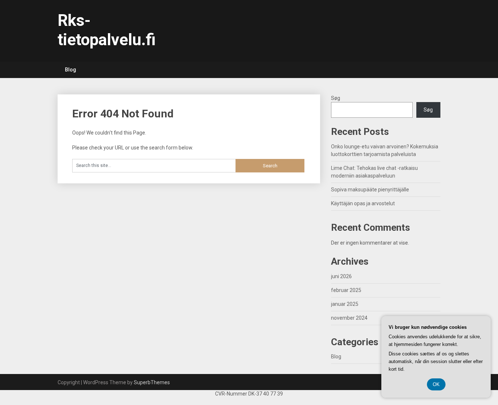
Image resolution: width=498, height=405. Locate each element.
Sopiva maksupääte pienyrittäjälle (370, 189)
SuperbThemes (152, 382)
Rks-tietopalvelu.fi (107, 30)
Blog (70, 70)
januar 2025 (344, 304)
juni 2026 (341, 276)
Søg (335, 98)
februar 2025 (346, 290)
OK (436, 384)
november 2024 (349, 318)
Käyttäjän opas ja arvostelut (363, 203)
